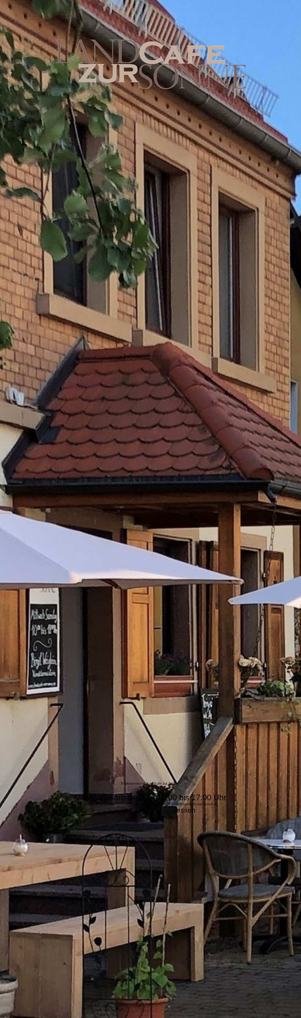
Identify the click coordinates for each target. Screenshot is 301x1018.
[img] (150, 509)
